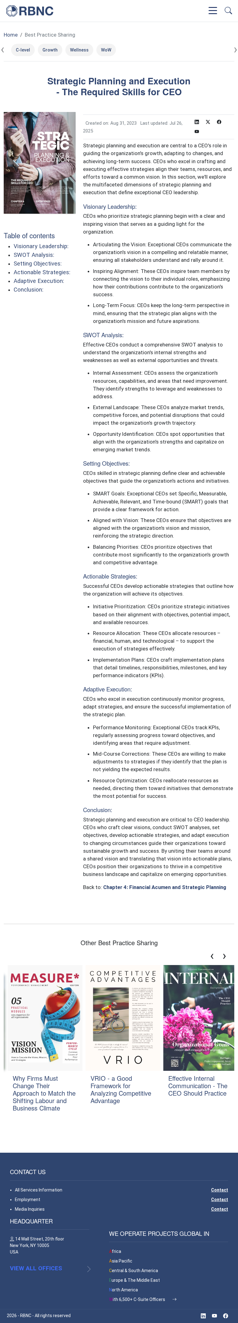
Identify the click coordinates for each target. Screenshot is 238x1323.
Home (11, 35)
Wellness (79, 49)
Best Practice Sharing (50, 35)
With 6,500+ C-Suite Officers (137, 1299)
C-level (23, 49)
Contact (219, 1189)
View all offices (36, 1268)
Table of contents (29, 235)
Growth (50, 49)
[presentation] (2, 50)
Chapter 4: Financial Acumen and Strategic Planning (164, 887)
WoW (106, 49)
